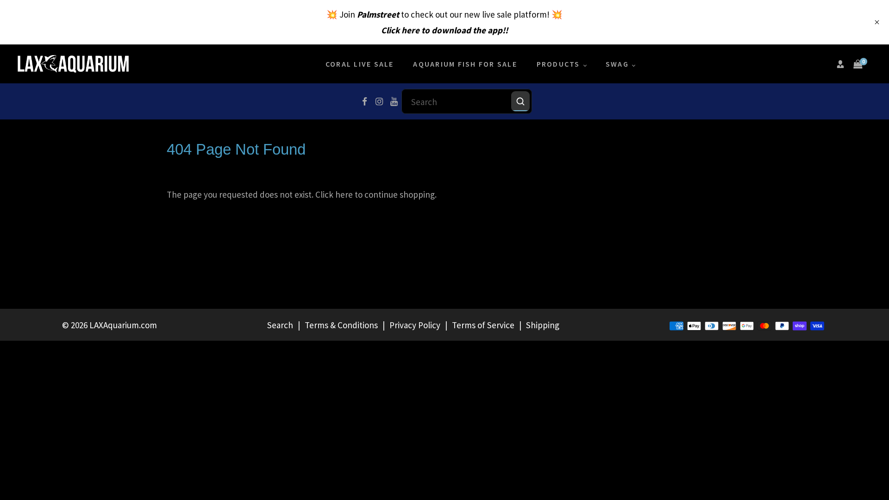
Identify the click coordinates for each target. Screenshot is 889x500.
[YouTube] (394, 101)
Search (280, 325)
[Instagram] (379, 101)
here (344, 194)
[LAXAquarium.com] (73, 63)
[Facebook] (364, 101)
